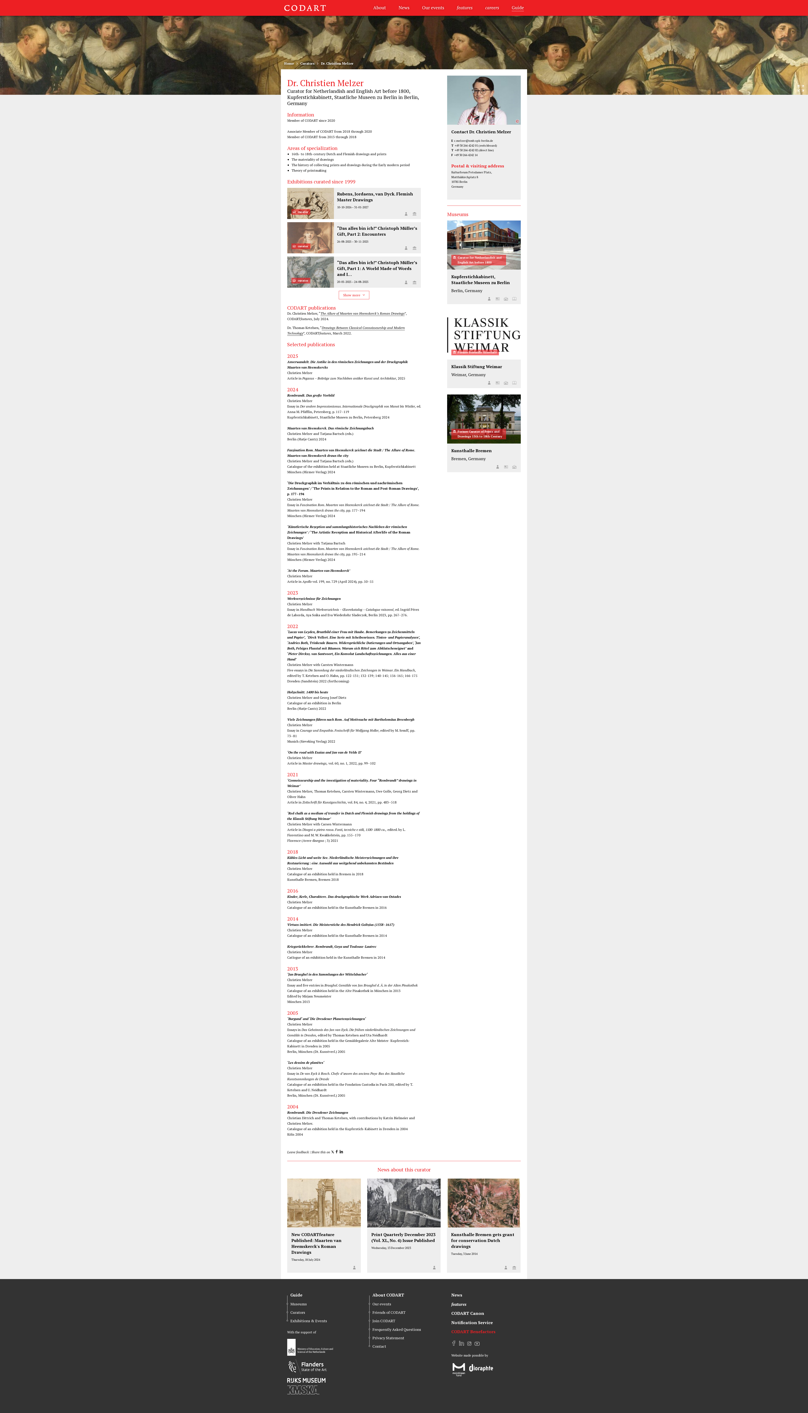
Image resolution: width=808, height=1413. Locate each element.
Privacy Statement (388, 1337)
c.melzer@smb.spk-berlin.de (473, 141)
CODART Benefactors (473, 1331)
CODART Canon (467, 1313)
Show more (352, 295)
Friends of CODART (389, 1312)
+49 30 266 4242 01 (466, 145)
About (379, 7)
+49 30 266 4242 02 (466, 150)
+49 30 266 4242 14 (465, 155)
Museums (298, 1303)
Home (289, 63)
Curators (307, 63)
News (404, 7)
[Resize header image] (801, 88)
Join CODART (383, 1320)
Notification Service (472, 1322)
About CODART (388, 1295)
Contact (379, 1346)
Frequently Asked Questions (396, 1329)
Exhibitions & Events (308, 1320)
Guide (518, 7)
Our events (433, 7)
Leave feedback (298, 1152)
